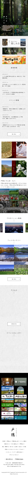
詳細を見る (14, 323)
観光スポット (7, 443)
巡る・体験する (5, 446)
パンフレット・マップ (10, 452)
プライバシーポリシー (14, 454)
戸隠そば (21, 443)
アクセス (21, 449)
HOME (3, 441)
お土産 (16, 446)
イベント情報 (23, 441)
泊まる (20, 446)
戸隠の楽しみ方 (15, 441)
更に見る (14, 134)
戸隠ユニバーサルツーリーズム (11, 449)
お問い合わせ (19, 452)
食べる (11, 446)
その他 (24, 446)
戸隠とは (8, 441)
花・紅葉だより (15, 443)
